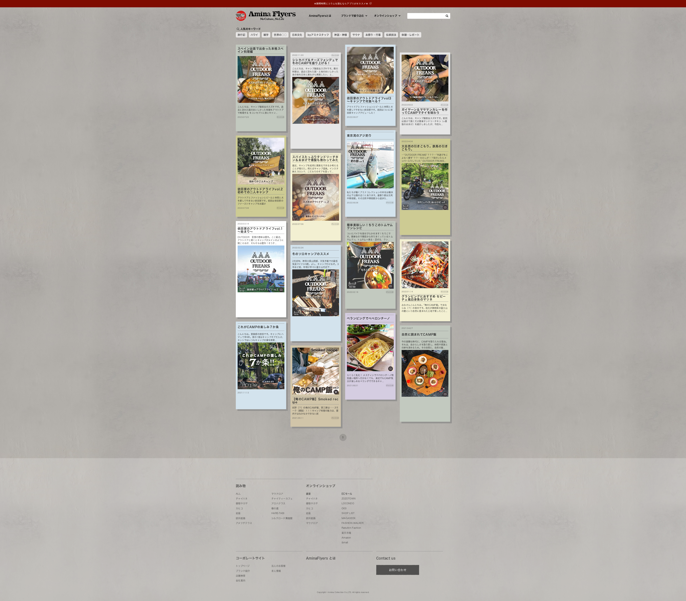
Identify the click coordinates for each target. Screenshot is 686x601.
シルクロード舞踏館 (282, 518)
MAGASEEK (349, 518)
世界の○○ (280, 35)
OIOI (344, 508)
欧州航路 (240, 518)
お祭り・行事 (373, 35)
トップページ (243, 566)
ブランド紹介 (243, 571)
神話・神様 (340, 35)
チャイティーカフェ (282, 498)
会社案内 (240, 580)
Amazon (346, 538)
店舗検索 (240, 576)
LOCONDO (348, 503)
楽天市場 (346, 533)
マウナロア (277, 494)
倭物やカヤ (242, 503)
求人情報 (276, 571)
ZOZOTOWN (349, 498)
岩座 (238, 513)
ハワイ (254, 35)
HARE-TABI (277, 513)
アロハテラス (278, 503)
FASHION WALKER (353, 523)
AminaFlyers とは (321, 558)
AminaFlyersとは (320, 15)
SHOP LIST (348, 513)
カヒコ (239, 508)
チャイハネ (241, 498)
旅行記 (241, 35)
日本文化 (297, 35)
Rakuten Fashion (351, 528)
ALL (238, 494)
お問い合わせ (397, 570)
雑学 (266, 35)
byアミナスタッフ (318, 35)
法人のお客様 (278, 566)
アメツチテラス (244, 523)
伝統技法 (391, 35)
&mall (345, 542)
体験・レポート (410, 35)
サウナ (356, 35)
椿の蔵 (275, 508)
